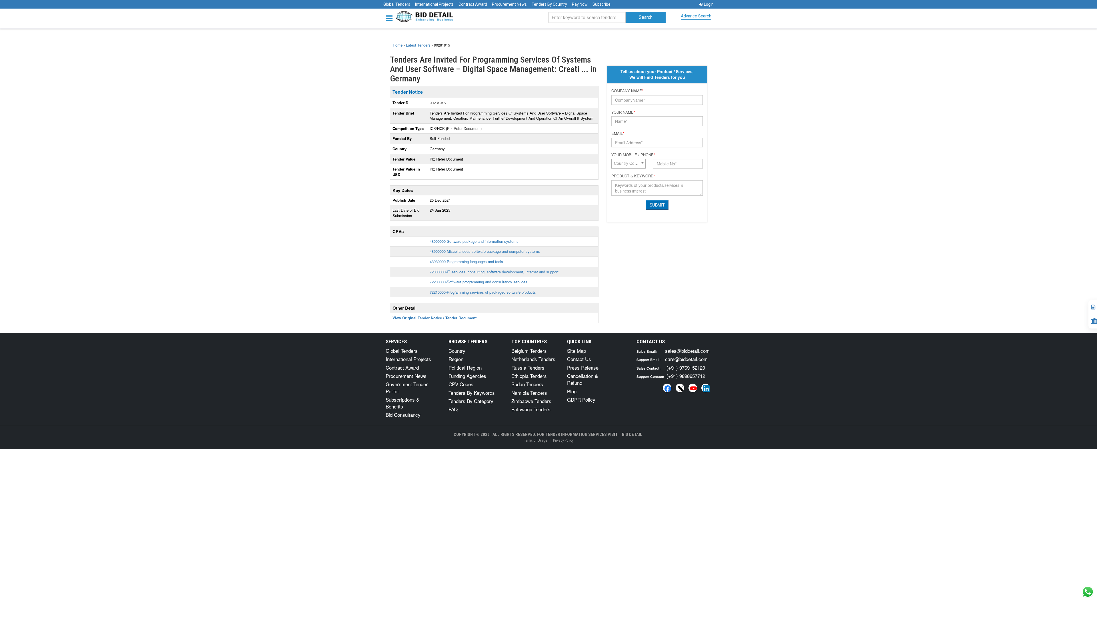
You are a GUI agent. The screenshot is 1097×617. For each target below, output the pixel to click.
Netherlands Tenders (533, 358)
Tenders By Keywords (472, 392)
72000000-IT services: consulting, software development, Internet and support (494, 272)
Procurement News (509, 4)
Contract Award (473, 4)
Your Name (623, 112)
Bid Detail (632, 434)
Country (457, 350)
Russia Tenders (528, 367)
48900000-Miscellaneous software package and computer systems (485, 251)
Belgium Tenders (529, 350)
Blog (571, 391)
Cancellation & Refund (582, 379)
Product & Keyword (633, 176)
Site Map (576, 350)
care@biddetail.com (686, 358)
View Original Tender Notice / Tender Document (435, 317)
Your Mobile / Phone (633, 154)
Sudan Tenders (527, 384)
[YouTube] (692, 388)
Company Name (627, 90)
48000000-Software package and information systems (474, 241)
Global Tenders (396, 4)
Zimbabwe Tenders (531, 400)
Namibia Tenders (529, 392)
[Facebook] (667, 388)
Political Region (465, 367)
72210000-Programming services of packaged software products (483, 292)
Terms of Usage (535, 440)
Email (617, 133)
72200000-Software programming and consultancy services (478, 282)
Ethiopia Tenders (529, 375)
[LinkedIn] (705, 388)
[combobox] (628, 164)
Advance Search (696, 16)
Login (709, 4)
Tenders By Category (471, 400)
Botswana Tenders (530, 409)
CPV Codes (461, 384)
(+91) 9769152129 (685, 367)
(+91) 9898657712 (685, 375)
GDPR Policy (581, 399)
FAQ (453, 409)
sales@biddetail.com (687, 350)
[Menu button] (390, 18)
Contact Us (579, 358)
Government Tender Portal (407, 387)
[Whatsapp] (1088, 592)
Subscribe (601, 4)
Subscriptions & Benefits (402, 403)
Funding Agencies (467, 375)
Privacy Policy (563, 440)
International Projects (434, 4)
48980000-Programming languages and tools (466, 261)
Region (456, 358)
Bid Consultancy (403, 414)
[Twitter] (680, 388)
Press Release (582, 367)
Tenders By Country (549, 4)
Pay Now (580, 4)
